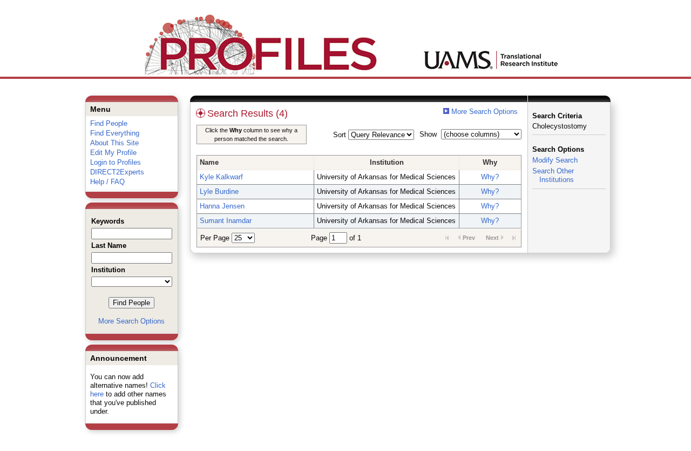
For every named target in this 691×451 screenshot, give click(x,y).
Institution (387, 162)
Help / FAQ (107, 182)
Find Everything (114, 133)
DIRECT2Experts (117, 172)
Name (209, 162)
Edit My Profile (113, 153)
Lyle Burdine (219, 191)
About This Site (114, 143)
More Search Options (131, 321)
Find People (108, 123)
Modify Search (555, 160)
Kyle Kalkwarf (221, 177)
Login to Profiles (115, 162)
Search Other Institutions (553, 175)
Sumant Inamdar (226, 221)
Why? (490, 177)
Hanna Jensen (222, 206)
